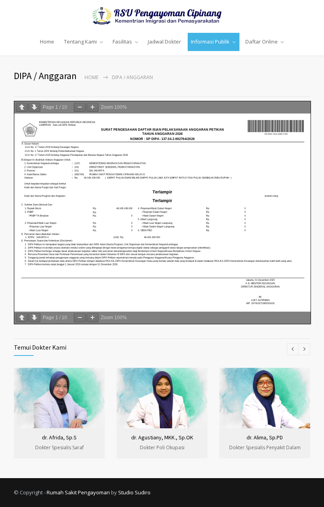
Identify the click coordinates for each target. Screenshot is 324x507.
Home (47, 41)
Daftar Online (261, 41)
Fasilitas (122, 41)
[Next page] (34, 107)
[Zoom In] (92, 107)
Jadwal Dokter (164, 41)
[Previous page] (22, 107)
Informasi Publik (210, 41)
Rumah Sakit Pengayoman (78, 492)
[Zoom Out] (80, 107)
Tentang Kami (80, 41)
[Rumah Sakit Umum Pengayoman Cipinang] (162, 16)
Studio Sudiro (134, 492)
